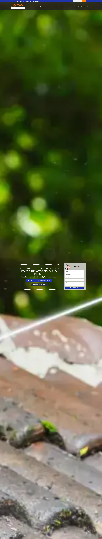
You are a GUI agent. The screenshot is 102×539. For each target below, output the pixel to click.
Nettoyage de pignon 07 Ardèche (88, 6)
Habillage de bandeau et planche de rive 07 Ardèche (55, 6)
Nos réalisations (39, 284)
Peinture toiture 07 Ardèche (48, 6)
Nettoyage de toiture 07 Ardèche (28, 6)
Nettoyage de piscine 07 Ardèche (74, 6)
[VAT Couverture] (18, 6)
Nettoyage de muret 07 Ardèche (68, 6)
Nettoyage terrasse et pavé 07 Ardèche (35, 6)
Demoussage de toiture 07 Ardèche (81, 6)
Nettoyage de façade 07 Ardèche (62, 6)
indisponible (21, 1)
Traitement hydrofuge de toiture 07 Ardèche (42, 6)
